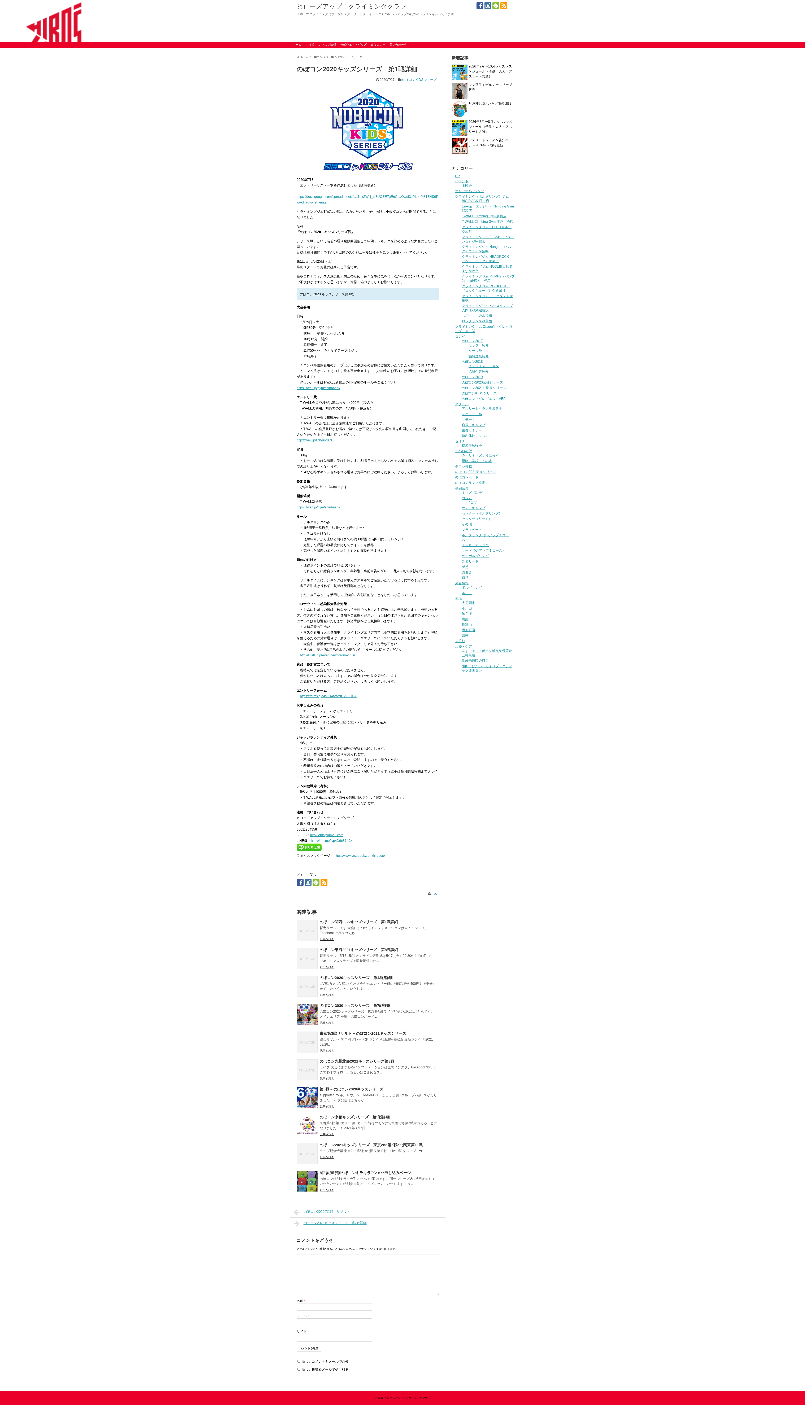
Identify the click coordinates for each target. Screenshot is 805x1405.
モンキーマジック (475, 545)
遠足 (465, 577)
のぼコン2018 (472, 361)
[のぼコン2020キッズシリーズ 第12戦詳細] (307, 986)
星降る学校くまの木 (477, 461)
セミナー (462, 441)
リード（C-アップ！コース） (484, 550)
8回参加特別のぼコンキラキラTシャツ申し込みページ (365, 1173)
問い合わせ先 (398, 44)
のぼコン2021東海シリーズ (475, 472)
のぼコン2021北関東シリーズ (484, 388)
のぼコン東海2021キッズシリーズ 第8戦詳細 (359, 950)
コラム (467, 498)
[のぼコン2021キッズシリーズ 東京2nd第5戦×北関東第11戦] (307, 1153)
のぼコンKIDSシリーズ (419, 80)
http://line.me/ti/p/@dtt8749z (331, 840)
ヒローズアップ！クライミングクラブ (352, 6)
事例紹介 (462, 488)
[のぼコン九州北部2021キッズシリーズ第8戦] (307, 1069)
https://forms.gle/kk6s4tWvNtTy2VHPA (328, 696)
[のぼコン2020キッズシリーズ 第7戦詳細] (307, 1014)
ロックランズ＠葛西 (477, 321)
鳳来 (465, 635)
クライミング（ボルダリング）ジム (482, 196)
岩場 (458, 598)
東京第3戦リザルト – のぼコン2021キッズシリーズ (363, 1033)
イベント (462, 181)
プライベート (472, 529)
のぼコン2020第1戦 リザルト (327, 1211)
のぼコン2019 (472, 377)
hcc (434, 893)
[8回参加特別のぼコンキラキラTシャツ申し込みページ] (307, 1181)
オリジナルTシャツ (469, 191)
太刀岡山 (468, 603)
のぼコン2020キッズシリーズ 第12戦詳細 (356, 978)
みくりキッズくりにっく (480, 455)
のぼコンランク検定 (470, 483)
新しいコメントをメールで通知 (325, 1361)
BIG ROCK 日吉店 (475, 201)
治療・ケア (463, 646)
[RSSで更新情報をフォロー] (503, 5)
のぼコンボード (467, 477)
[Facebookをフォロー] (480, 5)
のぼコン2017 (472, 341)
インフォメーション (484, 366)
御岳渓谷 (468, 614)
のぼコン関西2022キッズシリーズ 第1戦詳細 (359, 922)
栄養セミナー (472, 430)
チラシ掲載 (463, 466)
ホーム (297, 44)
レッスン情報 (327, 44)
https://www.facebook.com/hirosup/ (359, 855)
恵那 (465, 619)
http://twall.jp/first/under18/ (316, 440)
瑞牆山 (467, 624)
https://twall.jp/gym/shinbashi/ (318, 388)
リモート (468, 419)
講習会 (467, 572)
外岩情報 (462, 583)
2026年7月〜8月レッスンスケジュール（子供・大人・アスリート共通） (491, 127)
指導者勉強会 (472, 445)
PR (457, 176)
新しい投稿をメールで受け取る (325, 1369)
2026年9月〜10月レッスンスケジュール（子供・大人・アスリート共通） (490, 71)
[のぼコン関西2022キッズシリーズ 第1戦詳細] (307, 930)
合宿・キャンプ (473, 425)
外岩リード (470, 561)
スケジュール (472, 414)
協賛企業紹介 (479, 356)
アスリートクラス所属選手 (482, 408)
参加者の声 (378, 44)
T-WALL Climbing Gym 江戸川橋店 (487, 221)
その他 (467, 524)
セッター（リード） (477, 519)
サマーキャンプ (473, 508)
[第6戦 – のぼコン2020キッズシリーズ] (307, 1097)
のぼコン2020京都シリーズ (482, 382)
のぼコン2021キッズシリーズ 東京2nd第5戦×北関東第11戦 (371, 1145)
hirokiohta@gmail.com (326, 835)
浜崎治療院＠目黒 (475, 660)
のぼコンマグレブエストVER (484, 399)
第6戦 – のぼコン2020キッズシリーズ (351, 1089)
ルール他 (475, 351)
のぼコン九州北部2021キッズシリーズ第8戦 (357, 1061)
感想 (465, 567)
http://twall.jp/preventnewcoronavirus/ (327, 655)
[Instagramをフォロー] (487, 5)
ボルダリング (472, 587)
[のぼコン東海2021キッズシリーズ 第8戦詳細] (307, 958)
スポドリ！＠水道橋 (477, 316)
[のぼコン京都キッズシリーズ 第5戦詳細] (307, 1125)
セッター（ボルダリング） (482, 513)
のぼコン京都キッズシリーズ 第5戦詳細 (355, 1117)
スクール (462, 404)
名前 (301, 1301)
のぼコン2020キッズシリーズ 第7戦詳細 (355, 1005)
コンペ (460, 336)
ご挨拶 (309, 44)
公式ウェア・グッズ (353, 44)
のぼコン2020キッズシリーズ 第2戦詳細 (335, 1223)
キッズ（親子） (473, 492)
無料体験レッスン (475, 436)
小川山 (467, 608)
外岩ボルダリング (475, 556)
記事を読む (327, 939)
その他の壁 (463, 451)
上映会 (467, 185)
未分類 (460, 641)
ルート (467, 593)
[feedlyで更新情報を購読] (495, 5)
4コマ (473, 502)
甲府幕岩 (468, 630)
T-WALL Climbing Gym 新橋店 (484, 216)
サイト (302, 1331)
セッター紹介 (479, 345)
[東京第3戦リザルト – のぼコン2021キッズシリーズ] (307, 1042)
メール (303, 1316)
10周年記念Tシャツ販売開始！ (492, 103)
